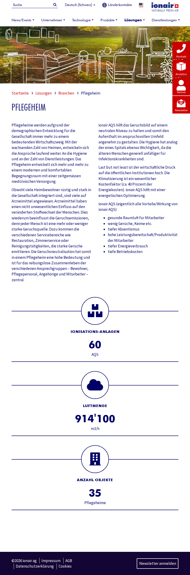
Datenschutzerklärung (35, 566)
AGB (68, 560)
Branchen (66, 93)
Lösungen (43, 93)
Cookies (65, 566)
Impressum (50, 560)
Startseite (20, 93)
